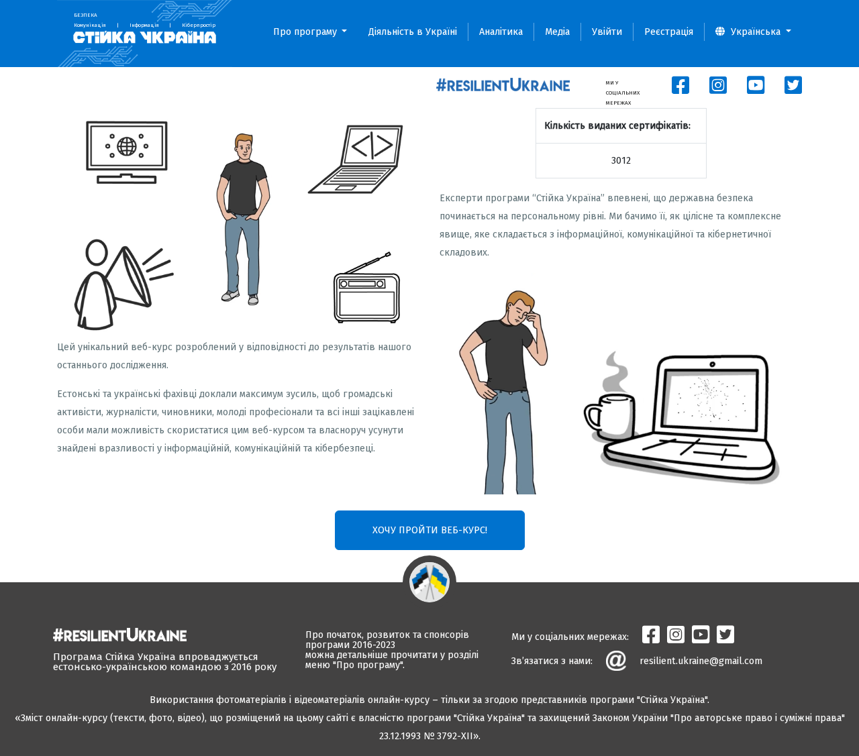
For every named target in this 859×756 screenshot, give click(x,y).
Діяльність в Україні (412, 32)
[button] (753, 31)
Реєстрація (668, 32)
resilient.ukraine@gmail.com (701, 661)
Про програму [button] (306, 32)
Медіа (557, 32)
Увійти (607, 32)
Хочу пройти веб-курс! (429, 530)
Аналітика (501, 32)
